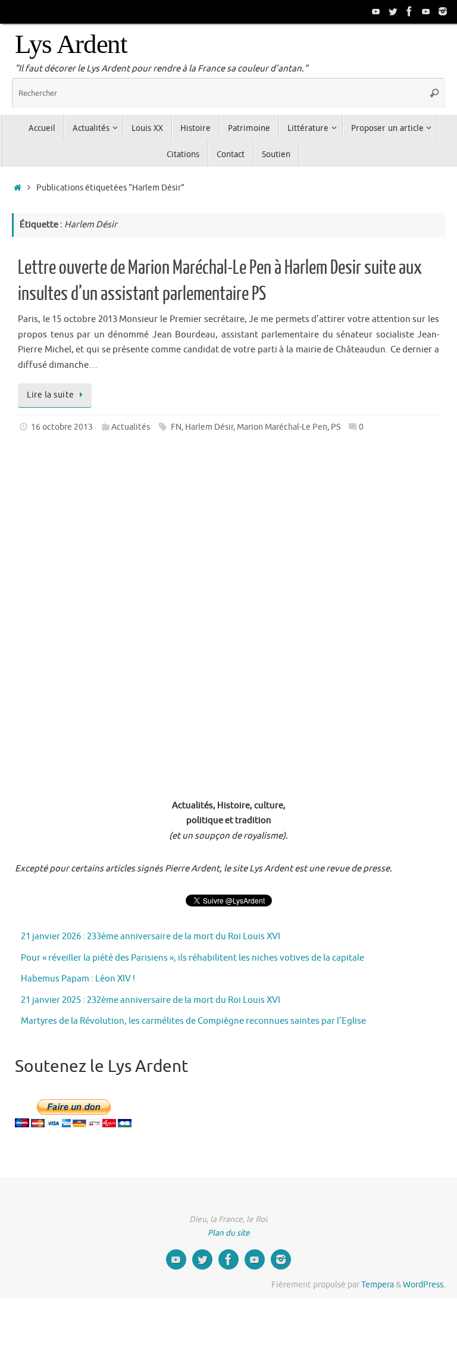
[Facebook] (409, 11)
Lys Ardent (71, 44)
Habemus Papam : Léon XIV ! (78, 978)
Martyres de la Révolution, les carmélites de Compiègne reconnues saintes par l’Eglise (193, 1021)
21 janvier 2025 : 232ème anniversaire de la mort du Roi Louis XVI (150, 1000)
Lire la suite (50, 395)
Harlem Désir (209, 427)
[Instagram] (442, 11)
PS (335, 427)
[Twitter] (392, 11)
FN (176, 427)
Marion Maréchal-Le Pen (282, 427)
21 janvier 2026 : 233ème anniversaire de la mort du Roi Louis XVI (150, 936)
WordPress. (424, 1285)
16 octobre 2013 (62, 427)
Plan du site (229, 1233)
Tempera (377, 1285)
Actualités (130, 427)
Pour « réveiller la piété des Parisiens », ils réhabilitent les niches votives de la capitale (192, 958)
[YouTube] (376, 11)
